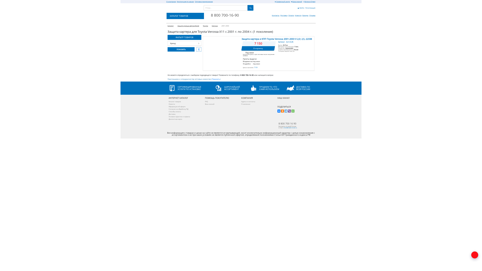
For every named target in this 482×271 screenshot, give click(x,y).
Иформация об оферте (177, 107)
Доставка (283, 15)
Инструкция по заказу (185, 2)
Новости (298, 15)
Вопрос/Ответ (310, 2)
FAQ (206, 101)
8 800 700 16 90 (287, 123)
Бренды (305, 15)
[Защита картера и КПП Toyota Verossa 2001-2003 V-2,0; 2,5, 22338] (222, 49)
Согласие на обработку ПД (178, 109)
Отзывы (312, 15)
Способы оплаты (175, 112)
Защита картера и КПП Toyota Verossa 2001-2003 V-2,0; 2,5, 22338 (277, 38)
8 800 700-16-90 (225, 15)
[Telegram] (285, 111)
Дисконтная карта (175, 119)
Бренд (173, 43)
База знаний (297, 2)
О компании (171, 2)
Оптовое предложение (204, 2)
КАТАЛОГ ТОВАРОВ (179, 16)
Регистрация (310, 8)
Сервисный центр (283, 2)
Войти (301, 8)
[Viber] (289, 111)
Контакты (275, 15)
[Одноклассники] (282, 111)
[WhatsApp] (292, 111)
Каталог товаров (175, 101)
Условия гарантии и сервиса (179, 117)
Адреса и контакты (248, 101)
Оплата (291, 15)
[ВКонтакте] (278, 111)
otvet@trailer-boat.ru (290, 128)
